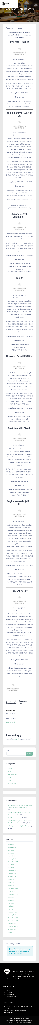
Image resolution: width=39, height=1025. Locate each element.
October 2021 (12, 873)
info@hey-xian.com (11, 990)
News (20, 28)
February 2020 (12, 912)
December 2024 (13, 862)
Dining (10, 768)
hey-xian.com (16, 1018)
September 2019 (13, 926)
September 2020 (13, 894)
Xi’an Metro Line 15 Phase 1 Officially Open (15, 1010)
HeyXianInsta (10, 994)
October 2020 (12, 891)
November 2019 (13, 921)
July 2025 (11, 850)
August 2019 (12, 929)
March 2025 (11, 856)
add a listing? (17, 953)
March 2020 (11, 909)
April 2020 (11, 906)
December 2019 (13, 918)
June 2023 (11, 865)
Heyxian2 (9, 992)
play (9, 780)
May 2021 (11, 885)
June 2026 (11, 844)
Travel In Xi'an (12, 783)
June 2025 (11, 853)
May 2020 (11, 903)
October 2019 (12, 923)
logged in (17, 739)
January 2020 (12, 915)
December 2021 (13, 870)
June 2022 (11, 868)
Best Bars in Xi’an (13, 818)
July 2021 (11, 879)
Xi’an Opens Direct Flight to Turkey (18, 826)
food (9, 771)
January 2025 (12, 859)
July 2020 (11, 897)
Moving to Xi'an (12, 774)
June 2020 (11, 900)
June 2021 (11, 882)
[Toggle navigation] (14, 4)
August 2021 (12, 876)
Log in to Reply (10, 722)
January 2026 (12, 847)
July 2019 (11, 932)
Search (8, 750)
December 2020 (13, 888)
